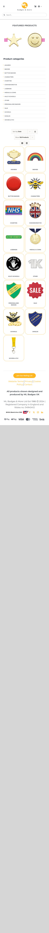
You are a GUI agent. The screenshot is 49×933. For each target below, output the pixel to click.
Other (7, 100)
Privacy (28, 381)
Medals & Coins (10, 92)
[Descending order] (35, 131)
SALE (6, 108)
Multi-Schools (10, 96)
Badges (7, 69)
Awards (8, 65)
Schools (8, 112)
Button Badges (10, 73)
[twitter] (34, 412)
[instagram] (38, 412)
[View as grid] (22, 143)
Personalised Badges (13, 104)
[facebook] (30, 412)
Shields (7, 116)
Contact (28, 384)
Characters (9, 77)
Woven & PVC (9, 120)
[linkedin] (42, 412)
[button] (6, 40)
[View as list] (27, 143)
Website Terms (16, 381)
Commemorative (11, 84)
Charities (8, 81)
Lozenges (8, 88)
